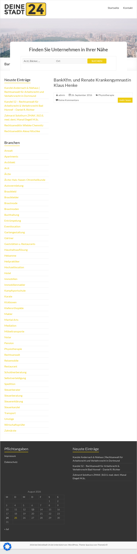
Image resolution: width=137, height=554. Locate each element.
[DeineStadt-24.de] (25, 4)
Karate (8, 296)
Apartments (11, 156)
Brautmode (10, 203)
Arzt (6, 168)
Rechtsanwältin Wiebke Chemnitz (23, 125)
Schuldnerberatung (15, 372)
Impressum (10, 456)
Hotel (7, 273)
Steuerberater (12, 389)
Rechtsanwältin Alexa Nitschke (22, 131)
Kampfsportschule (15, 290)
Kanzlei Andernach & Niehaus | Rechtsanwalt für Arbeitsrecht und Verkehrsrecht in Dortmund (24, 91)
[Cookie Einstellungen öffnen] (7, 549)
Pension (9, 343)
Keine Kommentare (68, 100)
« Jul (6, 529)
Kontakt (128, 7)
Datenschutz (10, 462)
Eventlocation (12, 226)
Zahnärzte (10, 430)
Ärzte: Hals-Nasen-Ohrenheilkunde (24, 179)
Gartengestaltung (14, 232)
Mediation (10, 325)
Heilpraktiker (12, 261)
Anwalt (8, 150)
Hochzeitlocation (14, 267)
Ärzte (7, 173)
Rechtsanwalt (12, 354)
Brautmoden (11, 208)
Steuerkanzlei (12, 407)
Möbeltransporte (14, 331)
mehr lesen (125, 100)
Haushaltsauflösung (16, 249)
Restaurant (10, 366)
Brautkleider (11, 197)
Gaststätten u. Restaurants (19, 243)
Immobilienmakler (14, 284)
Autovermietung (13, 185)
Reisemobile (11, 360)
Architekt (9, 162)
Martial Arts (11, 319)
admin (61, 95)
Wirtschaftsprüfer (14, 424)
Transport (10, 413)
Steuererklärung (13, 401)
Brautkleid (10, 191)
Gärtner (9, 238)
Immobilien (10, 278)
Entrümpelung (12, 220)
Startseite (113, 7)
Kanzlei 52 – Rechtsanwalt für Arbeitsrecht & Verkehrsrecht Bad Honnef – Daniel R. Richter (23, 105)
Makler (8, 313)
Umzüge (9, 418)
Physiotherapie (106, 95)
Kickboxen (10, 302)
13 (32, 509)
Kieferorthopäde (14, 308)
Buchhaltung (11, 214)
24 (7, 517)
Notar (7, 337)
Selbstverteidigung (15, 378)
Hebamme (10, 255)
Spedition (9, 383)
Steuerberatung (13, 395)
